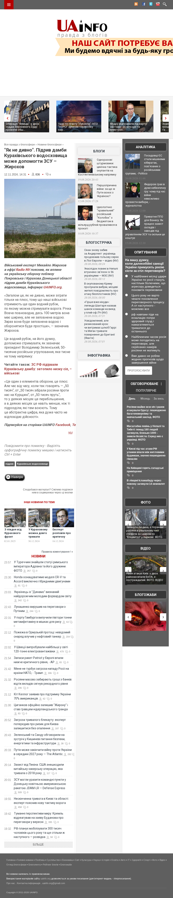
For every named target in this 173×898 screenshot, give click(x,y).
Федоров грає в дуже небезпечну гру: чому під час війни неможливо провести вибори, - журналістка (145, 195)
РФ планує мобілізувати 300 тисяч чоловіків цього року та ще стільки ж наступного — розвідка (39, 833)
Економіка (67, 860)
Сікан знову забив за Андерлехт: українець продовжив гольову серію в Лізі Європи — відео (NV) (101, 255)
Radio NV (23, 270)
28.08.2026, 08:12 (94, 279)
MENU (9, 4)
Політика (40, 860)
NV (70, 433)
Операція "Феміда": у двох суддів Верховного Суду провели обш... (22, 126)
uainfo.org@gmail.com (53, 883)
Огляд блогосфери (16, 864)
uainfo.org (46, 878)
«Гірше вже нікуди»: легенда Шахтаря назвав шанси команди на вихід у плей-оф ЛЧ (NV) (100, 307)
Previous (6, 118)
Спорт (146, 860)
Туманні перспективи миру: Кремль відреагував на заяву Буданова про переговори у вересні (39, 818)
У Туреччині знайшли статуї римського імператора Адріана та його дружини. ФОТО (41, 566)
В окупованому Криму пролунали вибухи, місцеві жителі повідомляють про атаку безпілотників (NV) (101, 289)
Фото (146, 502)
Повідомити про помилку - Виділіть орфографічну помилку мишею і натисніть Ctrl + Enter (38, 450)
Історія (105, 860)
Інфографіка (99, 355)
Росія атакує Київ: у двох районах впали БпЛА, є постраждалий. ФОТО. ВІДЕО (144, 577)
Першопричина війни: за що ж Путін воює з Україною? (106, 191)
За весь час (159, 399)
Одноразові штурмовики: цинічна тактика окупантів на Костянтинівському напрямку (97, 167)
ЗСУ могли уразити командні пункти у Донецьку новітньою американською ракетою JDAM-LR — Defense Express (40, 784)
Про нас (10, 883)
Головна (10, 860)
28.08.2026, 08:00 (94, 297)
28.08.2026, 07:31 (94, 316)
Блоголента (34, 864)
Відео (146, 548)
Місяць (145, 398)
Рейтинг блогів (50, 864)
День (132, 398)
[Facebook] (143, 4)
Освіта (114, 860)
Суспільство (53, 860)
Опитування (145, 252)
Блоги (99, 151)
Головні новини (25, 860)
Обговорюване (144, 384)
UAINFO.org (52, 287)
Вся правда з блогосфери (19, 144)
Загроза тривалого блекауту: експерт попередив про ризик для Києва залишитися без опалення (40, 724)
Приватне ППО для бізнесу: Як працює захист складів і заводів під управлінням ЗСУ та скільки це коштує (145, 227)
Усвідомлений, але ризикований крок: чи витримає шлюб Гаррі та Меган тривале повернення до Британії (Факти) (100, 329)
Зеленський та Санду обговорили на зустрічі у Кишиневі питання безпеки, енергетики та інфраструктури (39, 739)
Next (166, 118)
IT (129, 860)
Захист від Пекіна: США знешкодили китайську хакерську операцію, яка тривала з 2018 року (39, 769)
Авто (123, 860)
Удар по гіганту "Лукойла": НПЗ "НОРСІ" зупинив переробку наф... (78, 126)
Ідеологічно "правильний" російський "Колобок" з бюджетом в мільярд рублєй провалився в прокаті (97, 217)
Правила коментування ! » (57, 551)
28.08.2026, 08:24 (94, 264)
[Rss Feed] (135, 4)
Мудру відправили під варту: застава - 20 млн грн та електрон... (128, 126)
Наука (96, 860)
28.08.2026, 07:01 (94, 341)
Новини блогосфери (50, 144)
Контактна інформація (28, 883)
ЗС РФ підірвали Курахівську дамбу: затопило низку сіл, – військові (38, 369)
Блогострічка (99, 243)
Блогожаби (145, 595)
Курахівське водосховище (32, 464)
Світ (77, 860)
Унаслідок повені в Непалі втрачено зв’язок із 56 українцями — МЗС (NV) (101, 272)
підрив (9, 464)
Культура (86, 860)
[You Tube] (157, 4)
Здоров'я (136, 860)
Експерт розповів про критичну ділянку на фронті (62, 536)
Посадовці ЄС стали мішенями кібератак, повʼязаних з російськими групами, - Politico (145, 164)
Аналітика (145, 147)
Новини (38, 556)
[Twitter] (150, 4)
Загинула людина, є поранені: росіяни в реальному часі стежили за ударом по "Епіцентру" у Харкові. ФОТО (145, 532)
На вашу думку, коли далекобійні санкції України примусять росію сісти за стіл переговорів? (145, 265)
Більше (38, 844)
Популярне (146, 391)
